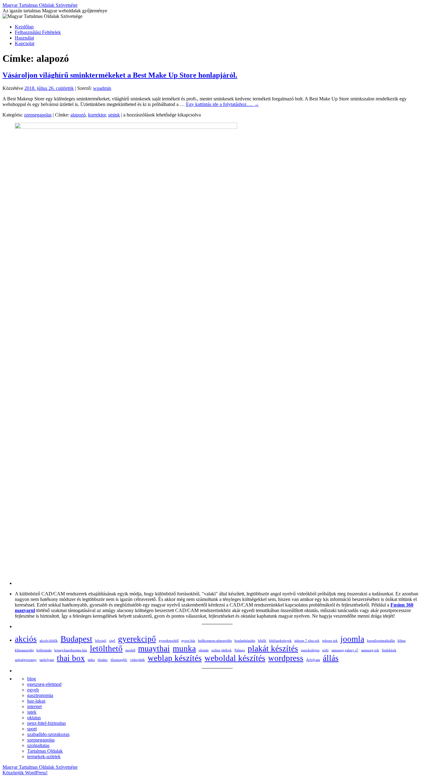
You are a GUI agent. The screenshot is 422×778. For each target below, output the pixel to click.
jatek (31, 712)
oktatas (34, 717)
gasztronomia (40, 695)
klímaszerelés (24, 650)
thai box (71, 658)
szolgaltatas (38, 745)
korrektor (97, 114)
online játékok (221, 650)
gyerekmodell (169, 640)
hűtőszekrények (280, 640)
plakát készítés (273, 648)
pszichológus (310, 650)
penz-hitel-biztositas (46, 723)
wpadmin (102, 88)
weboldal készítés (235, 658)
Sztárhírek (389, 650)
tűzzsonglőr (119, 660)
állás (331, 658)
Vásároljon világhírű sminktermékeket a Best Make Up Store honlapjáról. (119, 75)
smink (114, 114)
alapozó (78, 114)
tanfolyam (47, 660)
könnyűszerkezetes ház (70, 650)
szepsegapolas (38, 114)
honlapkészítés (244, 640)
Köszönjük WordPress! (25, 772)
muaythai (154, 648)
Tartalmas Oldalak (45, 751)
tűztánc (103, 660)
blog (31, 678)
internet (34, 706)
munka (184, 648)
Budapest (76, 639)
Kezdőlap (24, 26)
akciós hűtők (49, 640)
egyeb (33, 689)
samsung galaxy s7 (344, 650)
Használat (24, 37)
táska (91, 660)
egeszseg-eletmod (44, 684)
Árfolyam (313, 660)
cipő (112, 640)
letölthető (106, 648)
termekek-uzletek (44, 756)
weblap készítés (175, 658)
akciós (26, 639)
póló (325, 650)
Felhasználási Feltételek (38, 32)
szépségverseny (26, 660)
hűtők (262, 640)
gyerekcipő (137, 639)
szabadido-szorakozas (48, 734)
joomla (352, 639)
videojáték (137, 660)
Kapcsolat (24, 43)
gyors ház (188, 640)
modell (130, 650)
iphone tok (330, 640)
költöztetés (44, 650)
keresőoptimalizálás (381, 640)
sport (32, 728)
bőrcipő (100, 640)
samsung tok (370, 650)
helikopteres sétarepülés (215, 640)
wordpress (285, 658)
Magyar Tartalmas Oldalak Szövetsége (40, 5)
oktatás (204, 650)
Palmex (239, 650)
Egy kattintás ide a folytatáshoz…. (222, 104)
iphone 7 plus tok (306, 640)
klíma (402, 640)
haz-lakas (36, 701)
